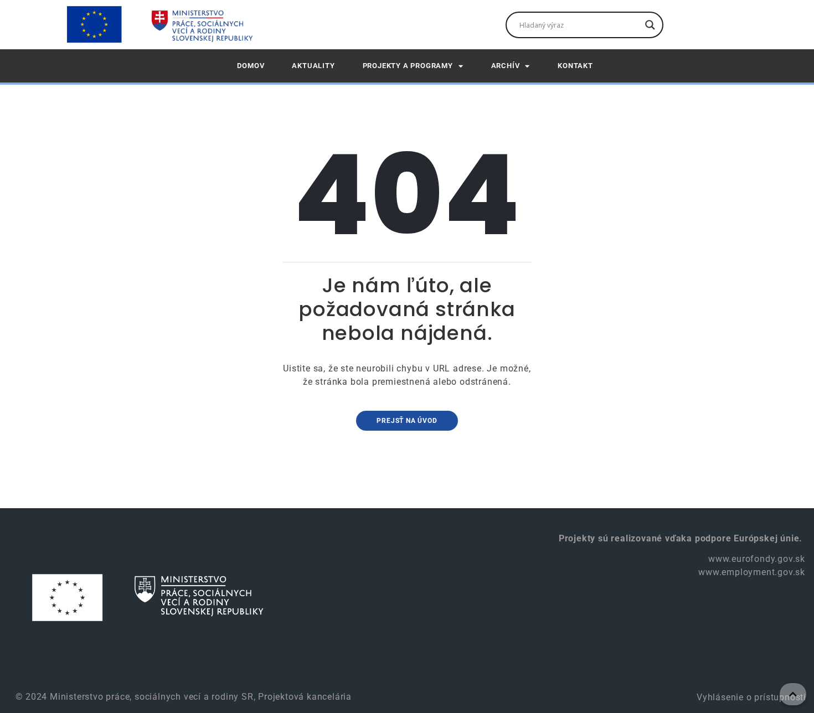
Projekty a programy (408, 65)
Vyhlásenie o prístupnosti (750, 697)
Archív (505, 65)
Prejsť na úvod (407, 421)
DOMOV (250, 65)
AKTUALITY (313, 65)
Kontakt (575, 65)
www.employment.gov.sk (751, 572)
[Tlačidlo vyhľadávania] (650, 25)
